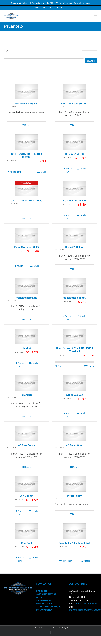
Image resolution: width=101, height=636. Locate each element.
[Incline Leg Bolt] (74, 383)
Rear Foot (26, 543)
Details (27, 125)
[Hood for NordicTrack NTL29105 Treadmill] (74, 336)
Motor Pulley (74, 495)
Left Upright (26, 495)
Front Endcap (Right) (74, 297)
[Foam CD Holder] (74, 235)
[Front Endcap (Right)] (74, 286)
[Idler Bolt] (26, 383)
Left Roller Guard (74, 445)
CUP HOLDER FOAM (74, 200)
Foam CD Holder (74, 247)
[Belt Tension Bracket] (26, 91)
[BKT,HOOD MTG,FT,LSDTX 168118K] (26, 142)
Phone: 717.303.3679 (86, 603)
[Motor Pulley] (74, 484)
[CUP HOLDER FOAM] (74, 188)
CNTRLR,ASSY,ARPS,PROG (26, 200)
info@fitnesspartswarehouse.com (75, 3)
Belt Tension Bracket (27, 103)
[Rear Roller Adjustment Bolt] (74, 531)
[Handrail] (26, 336)
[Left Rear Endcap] (26, 433)
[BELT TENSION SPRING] (74, 91)
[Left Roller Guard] (74, 433)
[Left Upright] (26, 484)
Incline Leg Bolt (74, 394)
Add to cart (15, 171)
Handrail (26, 348)
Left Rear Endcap (26, 445)
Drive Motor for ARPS (26, 247)
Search (91, 61)
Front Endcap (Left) (27, 297)
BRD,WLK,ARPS (74, 154)
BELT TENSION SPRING (74, 103)
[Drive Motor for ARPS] (26, 235)
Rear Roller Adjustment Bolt (74, 543)
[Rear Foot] (26, 531)
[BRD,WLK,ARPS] (74, 142)
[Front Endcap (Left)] (26, 286)
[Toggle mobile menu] (95, 14)
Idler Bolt (26, 394)
